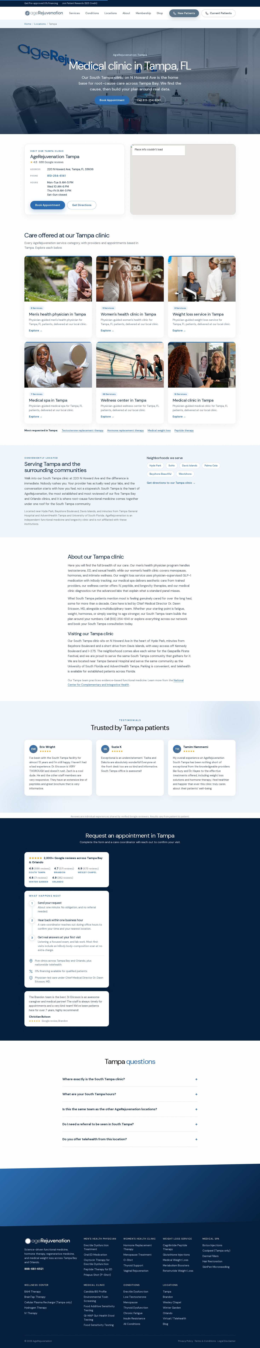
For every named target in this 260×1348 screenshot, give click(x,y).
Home (27, 23)
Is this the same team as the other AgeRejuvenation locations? (130, 1109)
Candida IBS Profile (95, 1291)
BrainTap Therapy (34, 1297)
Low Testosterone (134, 1297)
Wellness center (36, 1285)
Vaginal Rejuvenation (135, 1271)
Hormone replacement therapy (125, 430)
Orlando (167, 1313)
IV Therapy (30, 1313)
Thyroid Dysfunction (135, 1307)
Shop (160, 13)
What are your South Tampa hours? (130, 1094)
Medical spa (211, 1238)
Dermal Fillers (211, 1256)
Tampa (167, 1291)
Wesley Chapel (172, 1302)
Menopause (130, 1302)
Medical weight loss (159, 430)
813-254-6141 (56, 176)
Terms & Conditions (205, 1341)
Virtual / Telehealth (174, 1318)
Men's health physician (100, 1238)
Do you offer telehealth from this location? (130, 1139)
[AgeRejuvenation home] (43, 13)
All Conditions (131, 1324)
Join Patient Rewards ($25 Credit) (79, 3)
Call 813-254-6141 (149, 100)
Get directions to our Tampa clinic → (171, 483)
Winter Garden (172, 1307)
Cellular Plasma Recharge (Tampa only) (48, 1302)
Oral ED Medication (95, 1254)
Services (74, 13)
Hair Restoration (212, 1261)
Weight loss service (177, 1238)
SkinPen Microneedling (216, 1267)
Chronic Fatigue (133, 1313)
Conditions (92, 13)
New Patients (186, 13)
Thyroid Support (133, 1265)
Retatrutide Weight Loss (178, 1271)
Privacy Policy (185, 1341)
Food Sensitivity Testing (99, 1325)
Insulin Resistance (134, 1318)
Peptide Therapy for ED (98, 1269)
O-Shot (128, 1260)
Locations (111, 13)
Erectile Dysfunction (135, 1291)
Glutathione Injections (176, 1254)
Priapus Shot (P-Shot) (97, 1275)
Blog (165, 1324)
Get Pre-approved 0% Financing (41, 3)
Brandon (168, 1297)
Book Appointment (112, 100)
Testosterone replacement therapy (82, 430)
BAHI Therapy (32, 1291)
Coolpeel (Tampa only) (216, 1250)
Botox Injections (212, 1245)
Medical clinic (94, 1285)
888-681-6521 (33, 1269)
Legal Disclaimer (227, 1341)
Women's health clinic (139, 1238)
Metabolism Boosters (176, 1265)
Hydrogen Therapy (35, 1307)
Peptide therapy (184, 430)
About (126, 13)
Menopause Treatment (137, 1254)
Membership (143, 13)
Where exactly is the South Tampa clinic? (130, 1079)
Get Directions (81, 205)
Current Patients (221, 13)
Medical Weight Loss (175, 1260)
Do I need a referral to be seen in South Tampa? (130, 1124)
